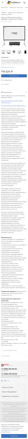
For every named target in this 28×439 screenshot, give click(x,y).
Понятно (14, 436)
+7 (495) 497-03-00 (9, 374)
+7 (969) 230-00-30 (9, 369)
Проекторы (4, 7)
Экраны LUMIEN (6, 14)
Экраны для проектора (16, 7)
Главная (3, 12)
